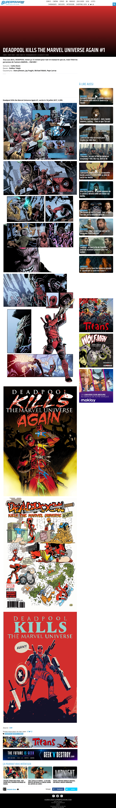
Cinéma (55, 1)
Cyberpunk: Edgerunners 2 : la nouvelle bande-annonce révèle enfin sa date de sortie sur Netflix (95, 175)
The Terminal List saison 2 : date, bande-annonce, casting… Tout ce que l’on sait (95, 120)
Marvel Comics (18, 734)
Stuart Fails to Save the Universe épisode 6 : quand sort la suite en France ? (95, 269)
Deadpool (8, 734)
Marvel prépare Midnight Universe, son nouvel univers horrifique (64, 782)
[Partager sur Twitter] (71, 789)
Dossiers (61, 4)
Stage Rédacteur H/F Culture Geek (58, 806)
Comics (48, 1)
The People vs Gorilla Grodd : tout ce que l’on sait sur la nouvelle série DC (95, 213)
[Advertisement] (40, 85)
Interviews (70, 4)
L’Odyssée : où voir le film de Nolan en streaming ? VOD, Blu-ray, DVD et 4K (94, 157)
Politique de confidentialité (58, 802)
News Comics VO (20, 55)
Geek (87, 1)
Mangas (72, 1)
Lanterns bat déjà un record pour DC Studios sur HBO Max (93, 139)
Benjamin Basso (32, 55)
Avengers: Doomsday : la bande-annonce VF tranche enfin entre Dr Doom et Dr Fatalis (95, 101)
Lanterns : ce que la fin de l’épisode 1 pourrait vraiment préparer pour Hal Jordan (94, 250)
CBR (10, 728)
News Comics (11, 55)
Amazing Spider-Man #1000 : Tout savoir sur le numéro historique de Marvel (14, 782)
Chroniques (52, 4)
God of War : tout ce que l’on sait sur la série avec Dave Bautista (95, 232)
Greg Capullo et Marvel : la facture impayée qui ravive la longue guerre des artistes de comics (39, 782)
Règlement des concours (58, 807)
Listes (93, 1)
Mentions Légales (58, 801)
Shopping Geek (81, 4)
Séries (62, 1)
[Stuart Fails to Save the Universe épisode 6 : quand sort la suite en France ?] (96, 264)
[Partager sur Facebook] (58, 789)
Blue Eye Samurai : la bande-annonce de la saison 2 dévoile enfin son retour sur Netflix (95, 194)
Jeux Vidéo (80, 1)
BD (67, 1)
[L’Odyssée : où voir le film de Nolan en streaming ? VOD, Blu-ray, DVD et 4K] (96, 152)
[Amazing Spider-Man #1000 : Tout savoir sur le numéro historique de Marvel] (15, 773)
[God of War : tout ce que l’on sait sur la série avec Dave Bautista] (96, 227)
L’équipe (58, 803)
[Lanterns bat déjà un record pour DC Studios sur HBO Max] (96, 133)
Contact (58, 805)
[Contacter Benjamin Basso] (18, 789)
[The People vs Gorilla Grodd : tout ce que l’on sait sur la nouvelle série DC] (96, 208)
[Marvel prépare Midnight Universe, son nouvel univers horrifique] (65, 773)
